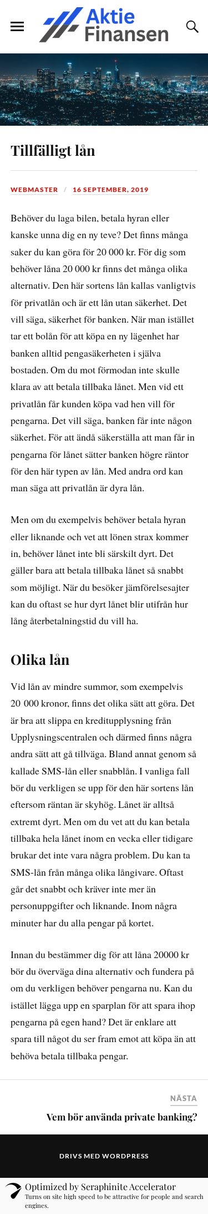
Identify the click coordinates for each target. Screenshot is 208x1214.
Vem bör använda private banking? (122, 1117)
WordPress (125, 1156)
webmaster (34, 189)
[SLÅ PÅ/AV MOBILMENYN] (17, 27)
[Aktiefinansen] (104, 26)
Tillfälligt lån (53, 149)
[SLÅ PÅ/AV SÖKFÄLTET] (190, 27)
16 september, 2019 (111, 189)
